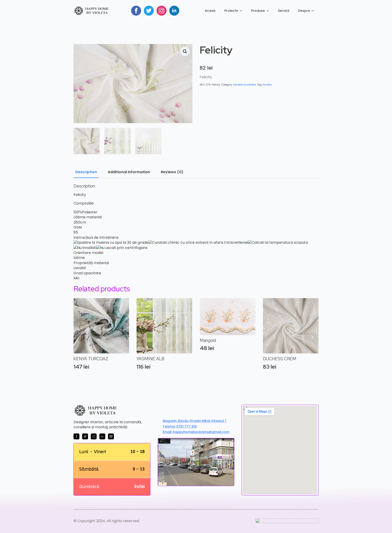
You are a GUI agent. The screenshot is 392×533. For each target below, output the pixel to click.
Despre (304, 10)
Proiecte (231, 10)
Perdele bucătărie (244, 84)
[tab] (86, 172)
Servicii (283, 10)
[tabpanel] (196, 232)
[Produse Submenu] (269, 11)
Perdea (267, 84)
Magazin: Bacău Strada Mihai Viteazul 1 (194, 421)
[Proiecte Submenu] (242, 11)
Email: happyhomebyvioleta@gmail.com (196, 432)
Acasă (210, 10)
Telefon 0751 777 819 (180, 426)
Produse (258, 10)
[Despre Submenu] (314, 11)
